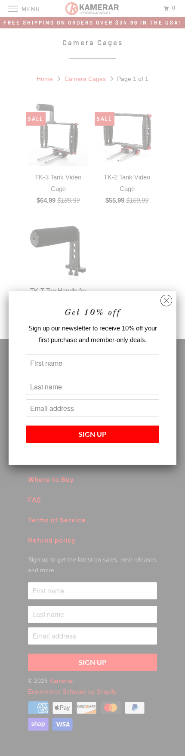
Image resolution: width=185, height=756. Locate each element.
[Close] (166, 298)
